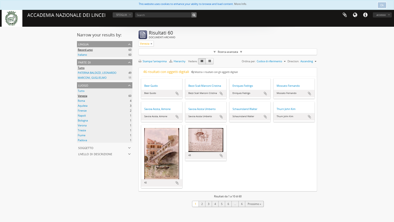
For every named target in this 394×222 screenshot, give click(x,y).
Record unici (85, 50)
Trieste (82, 130)
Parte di (84, 62)
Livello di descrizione (95, 153)
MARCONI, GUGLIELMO (92, 78)
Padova (82, 140)
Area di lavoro (345, 15)
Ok (382, 5)
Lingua (355, 15)
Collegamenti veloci (365, 15)
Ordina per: (248, 61)
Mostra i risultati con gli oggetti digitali (216, 72)
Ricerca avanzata (228, 52)
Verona (82, 125)
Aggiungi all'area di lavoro (177, 93)
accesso (381, 15)
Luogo (83, 85)
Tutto (81, 68)
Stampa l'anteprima (154, 61)
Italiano (82, 55)
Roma (81, 101)
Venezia (82, 96)
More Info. (240, 4)
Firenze (82, 110)
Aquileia (82, 106)
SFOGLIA (121, 15)
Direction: (293, 61)
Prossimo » (254, 204)
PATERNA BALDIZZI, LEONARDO (97, 73)
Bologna (83, 120)
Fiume (81, 135)
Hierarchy (179, 61)
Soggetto (85, 147)
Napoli (82, 115)
